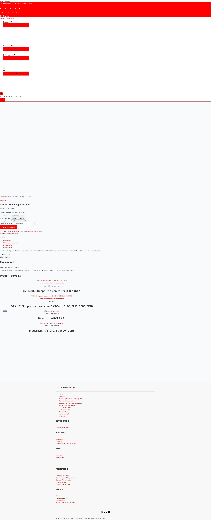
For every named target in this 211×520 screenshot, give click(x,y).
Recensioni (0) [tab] (7, 247)
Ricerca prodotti (5, 96)
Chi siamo (59, 496)
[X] (105, 512)
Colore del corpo (5, 218)
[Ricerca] (2, 99)
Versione (5, 216)
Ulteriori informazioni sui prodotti (66, 443)
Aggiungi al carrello (8, 227)
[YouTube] (5, 16)
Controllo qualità (61, 482)
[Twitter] (8, 16)
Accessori (8, 197)
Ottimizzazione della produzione (66, 478)
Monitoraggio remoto (62, 476)
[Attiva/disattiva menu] (16, 25)
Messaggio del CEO (62, 498)
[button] (10, 22)
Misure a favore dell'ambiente (65, 502)
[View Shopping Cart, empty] (1, 93)
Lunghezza (5, 221)
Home (2, 197)
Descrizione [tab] (7, 241)
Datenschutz (60, 457)
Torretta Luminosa (5, 234)
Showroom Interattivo (63, 427)
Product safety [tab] (8, 245)
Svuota (27, 221)
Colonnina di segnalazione (33, 231)
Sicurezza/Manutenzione (63, 480)
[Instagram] (3, 16)
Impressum (59, 455)
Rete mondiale (60, 500)
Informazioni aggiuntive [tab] (10, 243)
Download (59, 441)
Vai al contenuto (5, 1)
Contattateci (60, 439)
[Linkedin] (0, 16)
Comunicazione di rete (63, 484)
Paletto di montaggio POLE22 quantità (12, 223)
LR (24, 231)
